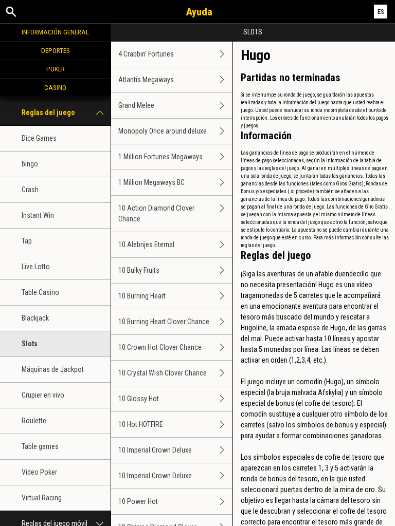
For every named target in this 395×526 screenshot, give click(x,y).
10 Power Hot (138, 501)
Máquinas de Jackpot (53, 369)
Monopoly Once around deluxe (162, 131)
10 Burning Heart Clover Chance (163, 321)
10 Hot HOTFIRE (140, 424)
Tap (27, 241)
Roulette (34, 421)
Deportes (55, 50)
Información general (55, 32)
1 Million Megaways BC (151, 182)
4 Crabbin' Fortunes (146, 54)
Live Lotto (36, 266)
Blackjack (35, 318)
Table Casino (40, 292)
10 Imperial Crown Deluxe (155, 450)
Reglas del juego (48, 112)
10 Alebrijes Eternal (146, 244)
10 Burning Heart (142, 296)
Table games (40, 446)
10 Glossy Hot (138, 398)
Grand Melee (136, 105)
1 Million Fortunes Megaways (160, 157)
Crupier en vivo (43, 395)
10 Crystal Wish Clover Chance (162, 373)
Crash (30, 189)
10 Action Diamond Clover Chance (156, 213)
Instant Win (38, 215)
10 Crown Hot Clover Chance (160, 347)
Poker (55, 69)
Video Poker (39, 472)
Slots (30, 344)
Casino (55, 87)
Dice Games (39, 138)
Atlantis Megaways (146, 80)
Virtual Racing (42, 498)
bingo (30, 164)
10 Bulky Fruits (138, 270)
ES (381, 11)
